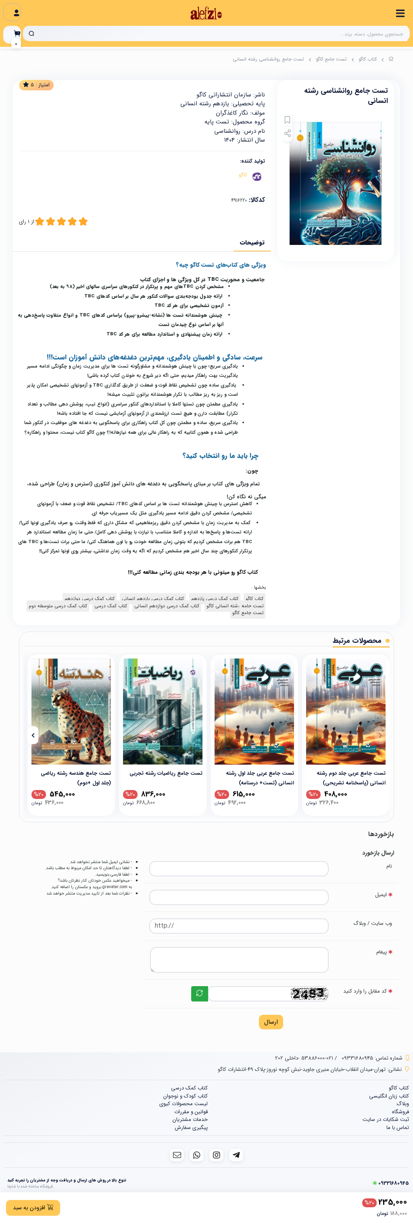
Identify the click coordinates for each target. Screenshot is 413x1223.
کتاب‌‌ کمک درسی (110, 606)
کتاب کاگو (368, 59)
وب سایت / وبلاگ (372, 923)
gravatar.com (114, 887)
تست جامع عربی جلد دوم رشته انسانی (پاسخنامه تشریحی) (351, 777)
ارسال (271, 1022)
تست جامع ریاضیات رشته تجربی (165, 773)
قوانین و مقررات (191, 1112)
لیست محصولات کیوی (183, 1104)
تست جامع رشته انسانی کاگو (234, 606)
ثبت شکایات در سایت (386, 1119)
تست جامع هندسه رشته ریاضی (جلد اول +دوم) (76, 777)
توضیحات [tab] (252, 242)
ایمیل (381, 895)
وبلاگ (402, 1104)
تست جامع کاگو (331, 59)
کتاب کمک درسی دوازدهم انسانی (166, 606)
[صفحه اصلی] (391, 60)
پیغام (381, 952)
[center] (31, 33)
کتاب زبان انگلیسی (389, 1096)
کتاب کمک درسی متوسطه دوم (58, 606)
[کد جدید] (199, 993)
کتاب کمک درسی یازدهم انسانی (153, 598)
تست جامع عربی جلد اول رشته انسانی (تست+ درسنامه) (260, 777)
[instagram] (216, 1155)
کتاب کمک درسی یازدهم (214, 598)
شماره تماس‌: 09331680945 (372, 1058)
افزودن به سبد (30, 1207)
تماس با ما (397, 1127)
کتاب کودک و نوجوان (185, 1096)
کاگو (243, 175)
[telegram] (236, 1155)
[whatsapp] (197, 1155)
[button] (380, 735)
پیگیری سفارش (191, 1127)
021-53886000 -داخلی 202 (304, 1058)
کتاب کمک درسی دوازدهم (90, 598)
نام (389, 866)
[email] (177, 1155)
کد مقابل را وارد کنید (365, 991)
